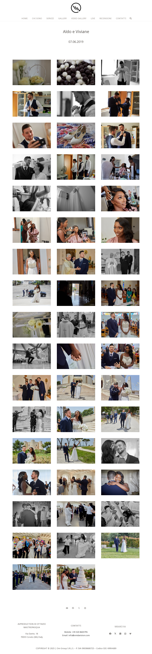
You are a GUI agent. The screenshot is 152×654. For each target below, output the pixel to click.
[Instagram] (125, 633)
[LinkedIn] (120, 633)
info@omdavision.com (79, 635)
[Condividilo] (73, 608)
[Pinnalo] (85, 608)
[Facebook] (110, 633)
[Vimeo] (130, 633)
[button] (130, 18)
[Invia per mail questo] (67, 608)
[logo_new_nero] (76, 8)
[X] (115, 633)
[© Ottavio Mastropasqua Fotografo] (32, 72)
